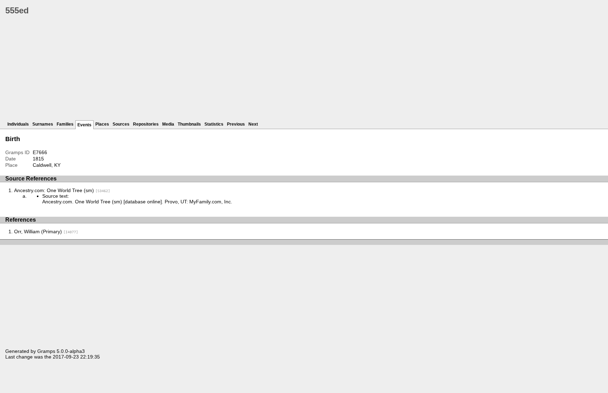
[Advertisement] (216, 70)
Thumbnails (189, 124)
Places (102, 124)
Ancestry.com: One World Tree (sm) (62, 190)
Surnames (42, 124)
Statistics (213, 124)
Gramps (46, 351)
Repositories (146, 124)
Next (253, 124)
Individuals (18, 124)
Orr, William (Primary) (46, 231)
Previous (236, 124)
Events (84, 124)
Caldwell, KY (47, 165)
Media (168, 124)
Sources (121, 124)
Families (65, 124)
